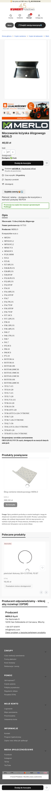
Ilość (3, 148)
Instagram (8, 758)
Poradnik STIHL (10, 695)
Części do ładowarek (36, 36)
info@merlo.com (12, 629)
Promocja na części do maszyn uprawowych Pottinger (22, 206)
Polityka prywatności (11, 687)
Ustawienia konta (10, 719)
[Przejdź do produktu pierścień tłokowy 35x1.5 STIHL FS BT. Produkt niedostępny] (25, 556)
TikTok (6, 762)
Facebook (8, 755)
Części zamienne (20, 36)
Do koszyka (10, 505)
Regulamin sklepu (11, 691)
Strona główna (7, 36)
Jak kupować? (9, 680)
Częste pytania (9, 684)
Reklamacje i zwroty (11, 666)
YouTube (7, 765)
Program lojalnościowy (12, 737)
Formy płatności (10, 659)
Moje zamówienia (10, 712)
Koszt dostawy (9, 663)
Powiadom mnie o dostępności (18, 586)
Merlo (47, 36)
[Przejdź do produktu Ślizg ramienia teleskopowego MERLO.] (25, 475)
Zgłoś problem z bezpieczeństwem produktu (25, 632)
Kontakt (7, 733)
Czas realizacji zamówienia (14, 656)
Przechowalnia (9, 716)
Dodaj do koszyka (23, 163)
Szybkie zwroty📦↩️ (13, 192)
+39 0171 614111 (12, 627)
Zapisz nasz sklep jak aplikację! (16, 740)
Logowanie (8, 709)
